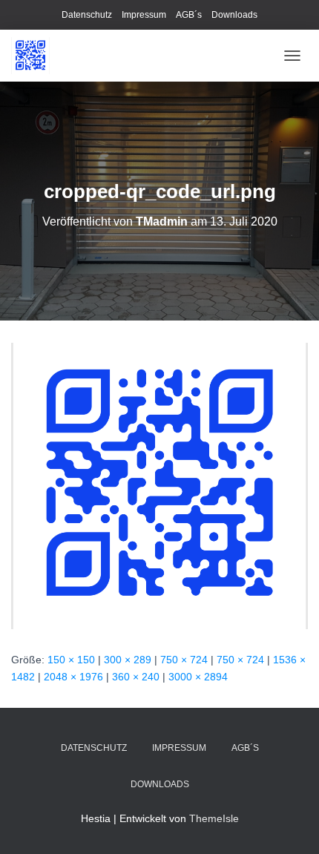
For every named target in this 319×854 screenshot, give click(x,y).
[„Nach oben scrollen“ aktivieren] (290, 824)
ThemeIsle (214, 818)
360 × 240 (136, 677)
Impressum (144, 15)
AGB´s (189, 15)
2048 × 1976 (73, 677)
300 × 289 (127, 660)
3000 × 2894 (198, 677)
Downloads (234, 15)
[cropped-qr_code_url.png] (159, 485)
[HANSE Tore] (36, 55)
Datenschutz (87, 15)
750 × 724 (184, 660)
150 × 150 (71, 660)
